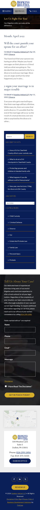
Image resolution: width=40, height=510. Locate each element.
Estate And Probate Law (18, 241)
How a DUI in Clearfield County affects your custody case (20, 151)
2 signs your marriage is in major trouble (19, 87)
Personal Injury (14, 254)
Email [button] (21, 11)
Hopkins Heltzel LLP (21, 52)
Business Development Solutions (19, 502)
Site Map (18, 499)
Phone (7, 336)
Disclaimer (9, 381)
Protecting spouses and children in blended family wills (19, 169)
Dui (10, 235)
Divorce (12, 54)
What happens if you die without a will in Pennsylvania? (19, 178)
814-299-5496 (26, 314)
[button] (6, 10)
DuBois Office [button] (20, 461)
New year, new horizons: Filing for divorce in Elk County (19, 187)
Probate (12, 260)
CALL (34, 11)
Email (7, 348)
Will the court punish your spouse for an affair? (19, 45)
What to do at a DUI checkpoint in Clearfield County (19, 160)
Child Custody (14, 216)
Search (29, 136)
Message (9, 359)
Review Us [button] (20, 487)
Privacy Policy (28, 499)
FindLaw (20, 505)
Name (7, 324)
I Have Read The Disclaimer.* (20, 386)
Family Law (13, 247)
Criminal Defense (15, 222)
